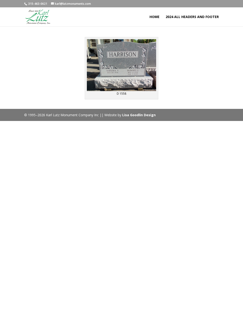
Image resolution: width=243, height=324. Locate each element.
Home (154, 17)
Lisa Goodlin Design (139, 115)
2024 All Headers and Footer (192, 17)
